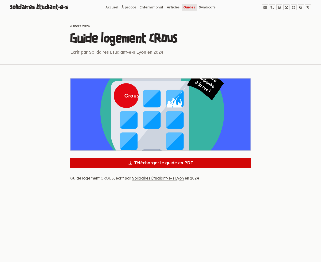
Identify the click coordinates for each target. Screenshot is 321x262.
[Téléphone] (272, 7)
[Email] (265, 7)
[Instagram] (294, 7)
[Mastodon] (301, 7)
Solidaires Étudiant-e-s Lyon (158, 178)
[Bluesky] (279, 7)
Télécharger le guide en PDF (163, 162)
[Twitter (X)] (308, 7)
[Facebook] (286, 7)
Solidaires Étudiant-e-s (39, 7)
